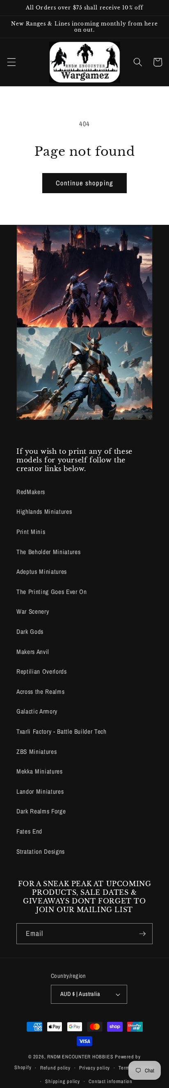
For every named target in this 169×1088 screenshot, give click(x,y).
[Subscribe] (142, 934)
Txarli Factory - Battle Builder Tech (61, 731)
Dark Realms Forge (41, 811)
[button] (11, 62)
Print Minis (30, 531)
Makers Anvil (32, 651)
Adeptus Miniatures (41, 571)
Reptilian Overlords (41, 671)
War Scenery (32, 611)
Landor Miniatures (40, 791)
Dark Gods (29, 631)
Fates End (29, 831)
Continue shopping (84, 182)
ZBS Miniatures (36, 751)
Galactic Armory (36, 711)
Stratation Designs (40, 851)
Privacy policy (94, 1067)
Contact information (110, 1081)
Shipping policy (62, 1081)
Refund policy (55, 1067)
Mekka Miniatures (39, 771)
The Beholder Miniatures (48, 551)
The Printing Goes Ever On (51, 591)
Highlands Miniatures (44, 511)
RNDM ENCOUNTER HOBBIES (80, 1056)
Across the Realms (40, 691)
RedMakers (30, 491)
